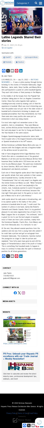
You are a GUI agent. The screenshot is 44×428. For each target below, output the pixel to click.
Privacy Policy (11, 413)
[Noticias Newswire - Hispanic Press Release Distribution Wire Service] (7, 3)
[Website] (19, 329)
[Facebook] (15, 293)
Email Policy (33, 413)
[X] (19, 293)
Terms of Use (23, 413)
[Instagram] (23, 293)
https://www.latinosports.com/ (15, 344)
